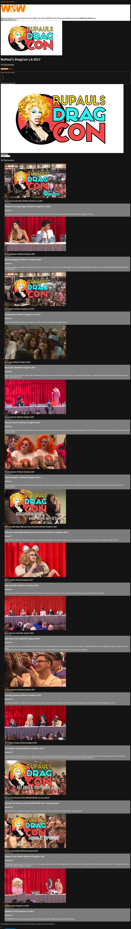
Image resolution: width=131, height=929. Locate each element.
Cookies (27, 924)
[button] (1, 16)
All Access (61, 18)
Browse (3, 18)
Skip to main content (8, 1)
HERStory (49, 18)
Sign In (14, 20)
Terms (16, 924)
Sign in (93, 18)
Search (43, 18)
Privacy (21, 924)
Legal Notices (5, 924)
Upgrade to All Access (72, 18)
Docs (23, 18)
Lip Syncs (17, 18)
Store (55, 18)
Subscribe (4, 69)
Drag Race (10, 18)
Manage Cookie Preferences (40, 924)
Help (12, 924)
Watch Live (37, 18)
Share (10, 69)
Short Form (29, 18)
